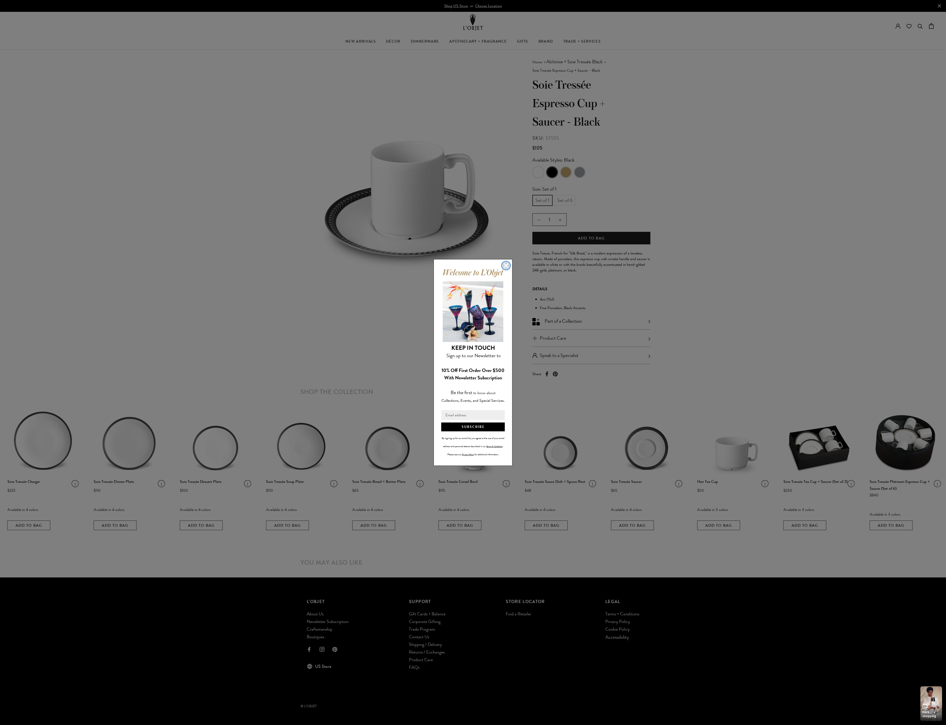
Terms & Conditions (494, 446)
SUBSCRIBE (473, 426)
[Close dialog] (506, 265)
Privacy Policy (468, 454)
